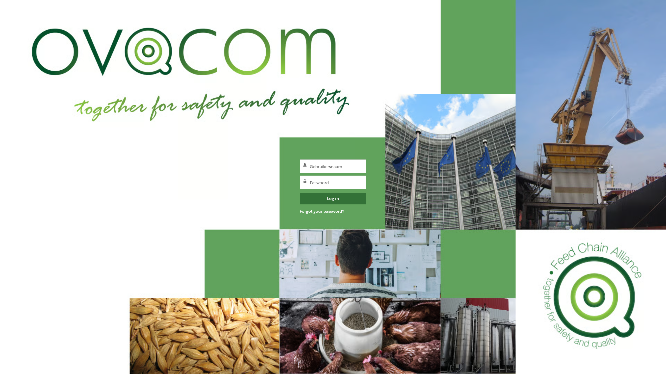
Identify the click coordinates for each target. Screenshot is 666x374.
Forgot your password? (322, 211)
